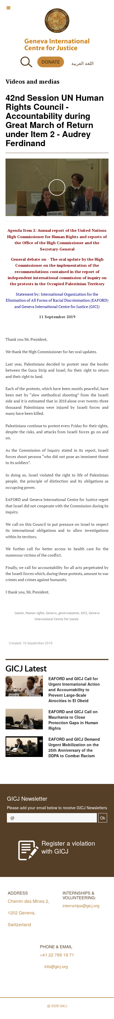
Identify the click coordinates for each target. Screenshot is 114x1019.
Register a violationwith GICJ (68, 846)
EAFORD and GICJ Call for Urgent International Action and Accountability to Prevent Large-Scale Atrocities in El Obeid (74, 689)
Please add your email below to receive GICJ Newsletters (57, 807)
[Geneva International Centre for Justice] (57, 20)
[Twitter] (47, 772)
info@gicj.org (56, 966)
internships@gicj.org (81, 905)
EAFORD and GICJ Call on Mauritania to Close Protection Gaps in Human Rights (73, 720)
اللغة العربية (82, 63)
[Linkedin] (84, 772)
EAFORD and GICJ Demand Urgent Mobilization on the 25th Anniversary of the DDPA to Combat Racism (74, 747)
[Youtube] (59, 772)
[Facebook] (35, 772)
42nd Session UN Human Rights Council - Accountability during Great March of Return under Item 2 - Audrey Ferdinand (55, 120)
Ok (102, 818)
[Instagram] (72, 772)
